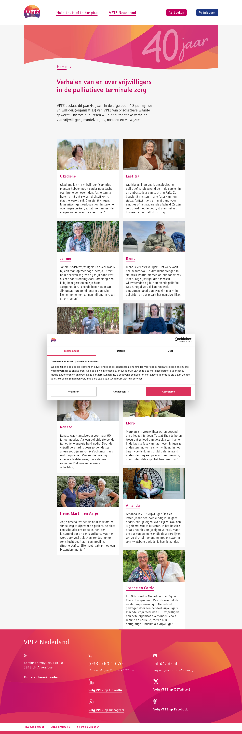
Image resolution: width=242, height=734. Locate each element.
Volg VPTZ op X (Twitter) (171, 689)
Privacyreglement (34, 726)
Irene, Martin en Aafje (79, 513)
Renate (66, 426)
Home (62, 66)
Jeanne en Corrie (140, 587)
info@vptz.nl (165, 664)
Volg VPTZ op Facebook (170, 709)
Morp (130, 423)
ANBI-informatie (60, 726)
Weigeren (73, 391)
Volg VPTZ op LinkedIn (105, 690)
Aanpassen (119, 391)
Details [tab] (121, 350)
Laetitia (132, 176)
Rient (130, 258)
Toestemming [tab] (71, 350)
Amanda (133, 505)
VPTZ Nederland (122, 12)
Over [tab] (170, 350)
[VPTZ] (32, 12)
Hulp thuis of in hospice (76, 12)
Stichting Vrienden (88, 726)
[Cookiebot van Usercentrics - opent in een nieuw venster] (177, 340)
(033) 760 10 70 (106, 664)
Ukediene (68, 176)
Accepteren (168, 391)
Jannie (65, 258)
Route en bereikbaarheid (42, 677)
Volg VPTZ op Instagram (106, 710)
